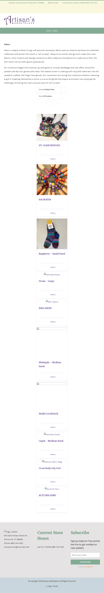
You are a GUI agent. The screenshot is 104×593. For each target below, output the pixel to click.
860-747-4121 (17, 543)
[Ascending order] (64, 89)
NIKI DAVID (45, 308)
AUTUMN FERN (47, 495)
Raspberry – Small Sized (52, 253)
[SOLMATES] (52, 179)
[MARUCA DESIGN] (52, 395)
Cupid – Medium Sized (51, 441)
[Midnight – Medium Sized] (52, 342)
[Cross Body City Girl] (52, 462)
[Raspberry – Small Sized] (52, 234)
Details (53, 159)
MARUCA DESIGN (48, 413)
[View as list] (54, 103)
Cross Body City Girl (50, 468)
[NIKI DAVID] (52, 302)
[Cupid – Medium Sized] (52, 434)
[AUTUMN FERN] (52, 489)
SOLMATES (45, 199)
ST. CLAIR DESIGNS (49, 145)
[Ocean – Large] (52, 275)
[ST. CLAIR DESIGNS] (52, 127)
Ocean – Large (46, 281)
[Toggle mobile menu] (99, 21)
